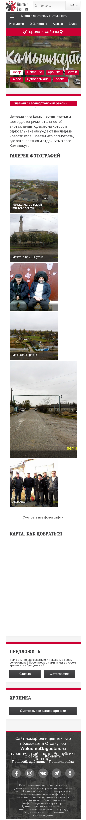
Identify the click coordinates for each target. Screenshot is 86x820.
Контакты (53, 756)
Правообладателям (29, 761)
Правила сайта (61, 761)
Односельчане (38, 79)
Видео (73, 24)
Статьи (72, 72)
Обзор (16, 72)
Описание (34, 72)
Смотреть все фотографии (43, 517)
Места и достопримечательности (44, 16)
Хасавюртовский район (46, 103)
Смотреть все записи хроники (43, 711)
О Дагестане (38, 24)
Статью (25, 674)
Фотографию (60, 674)
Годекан (60, 79)
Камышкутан (24, 108)
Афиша (58, 24)
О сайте (31, 756)
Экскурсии (16, 24)
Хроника (54, 72)
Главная (20, 103)
